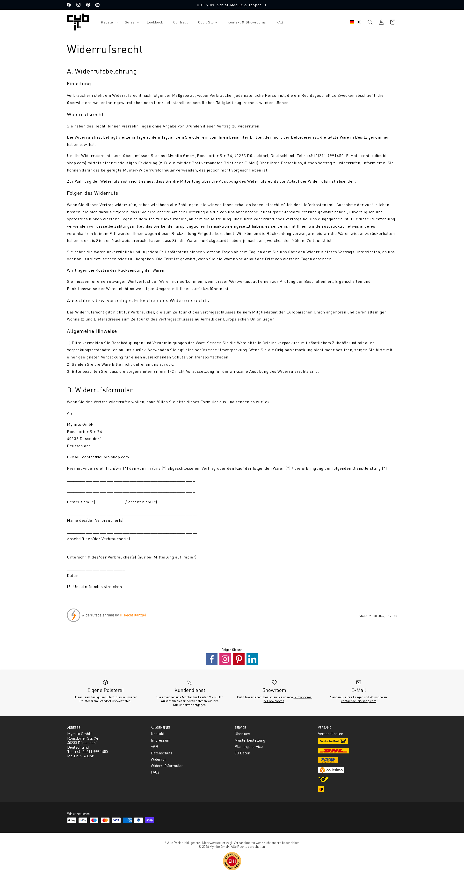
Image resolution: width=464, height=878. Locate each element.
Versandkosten (244, 842)
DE (359, 22)
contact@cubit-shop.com (358, 701)
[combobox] (355, 22)
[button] (108, 22)
